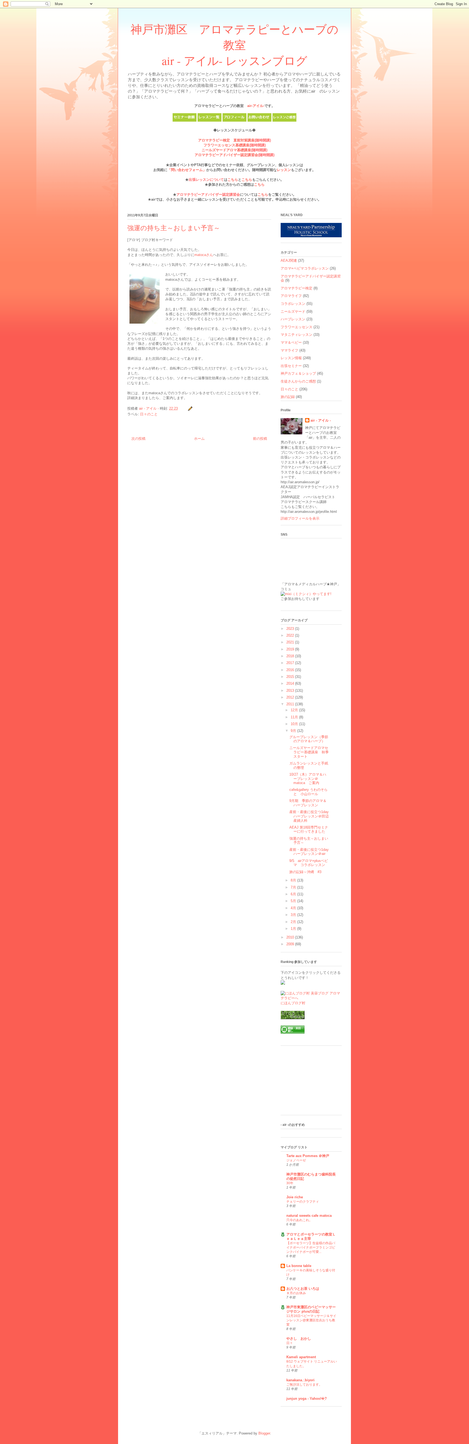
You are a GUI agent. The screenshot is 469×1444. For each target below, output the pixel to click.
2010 (290, 937)
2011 (290, 704)
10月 (295, 724)
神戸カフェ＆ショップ (298, 373)
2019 (290, 649)
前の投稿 (260, 439)
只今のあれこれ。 (299, 1220)
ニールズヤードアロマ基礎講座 (226, 150)
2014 (290, 683)
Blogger (264, 1433)
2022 (290, 635)
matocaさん (203, 255)
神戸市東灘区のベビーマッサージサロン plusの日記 (311, 1309)
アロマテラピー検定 (296, 288)
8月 (294, 880)
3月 (294, 915)
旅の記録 (288, 397)
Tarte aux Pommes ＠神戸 (307, 1156)
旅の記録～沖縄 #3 (305, 872)
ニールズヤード (293, 311)
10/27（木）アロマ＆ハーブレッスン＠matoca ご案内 (307, 778)
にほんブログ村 (293, 1003)
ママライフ (289, 350)
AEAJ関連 (289, 260)
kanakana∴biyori (300, 1380)
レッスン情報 (291, 358)
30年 (289, 1183)
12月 (295, 710)
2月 (294, 922)
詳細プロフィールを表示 (300, 518)
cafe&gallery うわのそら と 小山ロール (310, 792)
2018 (290, 656)
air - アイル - (320, 420)
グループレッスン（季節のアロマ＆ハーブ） (308, 739)
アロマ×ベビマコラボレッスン (305, 268)
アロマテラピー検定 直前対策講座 (226, 140)
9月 (294, 731)
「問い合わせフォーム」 (186, 170)
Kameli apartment (301, 1357)
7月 (294, 887)
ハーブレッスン (293, 319)
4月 (294, 908)
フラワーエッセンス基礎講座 (226, 145)
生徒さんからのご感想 (298, 381)
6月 (294, 894)
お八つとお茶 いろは (302, 1289)
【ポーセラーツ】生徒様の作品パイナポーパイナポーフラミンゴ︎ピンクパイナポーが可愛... (310, 1247)
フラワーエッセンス (296, 327)
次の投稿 (138, 439)
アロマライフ (291, 296)
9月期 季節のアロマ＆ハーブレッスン (308, 803)
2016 (290, 670)
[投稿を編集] (190, 408)
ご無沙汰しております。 (304, 1384)
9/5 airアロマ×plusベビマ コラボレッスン (308, 863)
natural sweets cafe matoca (309, 1216)
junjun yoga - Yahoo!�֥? (306, 1398)
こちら (232, 180)
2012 (290, 697)
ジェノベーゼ (296, 1160)
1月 (294, 929)
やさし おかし (298, 1338)
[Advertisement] (308, 1082)
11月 (295, 717)
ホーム (199, 439)
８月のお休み (296, 1293)
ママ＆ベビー (291, 342)
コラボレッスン (293, 304)
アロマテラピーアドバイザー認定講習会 (226, 155)
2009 (290, 944)
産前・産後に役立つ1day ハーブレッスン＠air (309, 852)
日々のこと (149, 414)
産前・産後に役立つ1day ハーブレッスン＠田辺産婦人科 (309, 816)
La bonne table (298, 1266)
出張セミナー (291, 366)
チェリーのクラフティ (302, 1201)
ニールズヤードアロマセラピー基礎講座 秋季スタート (309, 752)
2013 (290, 690)
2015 (290, 677)
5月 (294, 901)
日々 (289, 1343)
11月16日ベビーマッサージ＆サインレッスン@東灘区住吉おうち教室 (311, 1320)
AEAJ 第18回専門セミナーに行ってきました (308, 829)
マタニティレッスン (296, 335)
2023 (290, 629)
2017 (290, 663)
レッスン (284, 170)
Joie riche (294, 1197)
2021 (290, 642)
